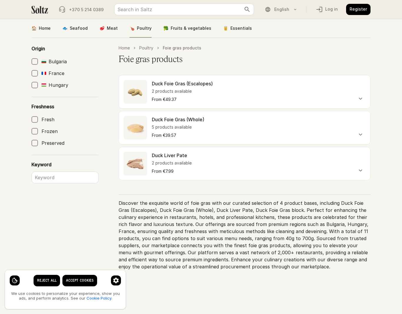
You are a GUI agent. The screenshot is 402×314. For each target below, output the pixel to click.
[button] (244, 91)
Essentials (237, 28)
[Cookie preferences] (116, 280)
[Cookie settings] (15, 280)
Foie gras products (182, 47)
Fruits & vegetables (187, 28)
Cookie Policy (99, 298)
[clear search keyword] (247, 9)
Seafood (75, 28)
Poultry (140, 28)
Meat (108, 28)
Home (41, 28)
